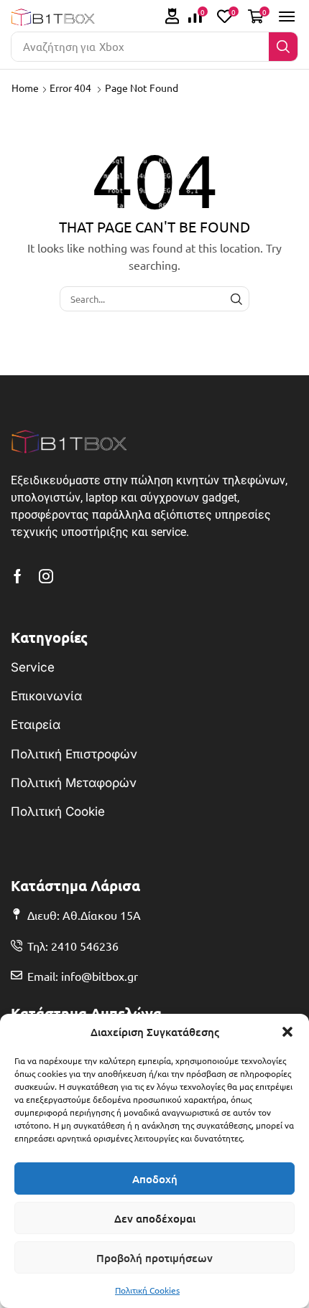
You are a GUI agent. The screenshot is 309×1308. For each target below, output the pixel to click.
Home (25, 87)
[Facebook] (17, 576)
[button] (287, 1032)
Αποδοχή (154, 1179)
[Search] (283, 46)
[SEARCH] (236, 298)
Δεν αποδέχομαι (154, 1218)
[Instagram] (46, 576)
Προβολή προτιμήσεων (154, 1258)
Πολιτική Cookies (147, 1290)
